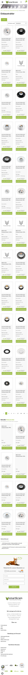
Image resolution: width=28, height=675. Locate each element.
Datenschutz (3, 647)
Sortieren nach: (11, 23)
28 (21, 413)
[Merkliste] (21, 2)
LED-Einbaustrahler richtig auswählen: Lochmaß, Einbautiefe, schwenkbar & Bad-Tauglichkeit (12, 544)
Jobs (2, 626)
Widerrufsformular (5, 639)
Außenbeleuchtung (14, 10)
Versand (9, 445)
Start (2, 10)
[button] (2, 673)
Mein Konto (3, 641)
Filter (4, 19)
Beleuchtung (6, 10)
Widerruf (3, 650)
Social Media (3, 630)
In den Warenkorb (7, 53)
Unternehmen (4, 625)
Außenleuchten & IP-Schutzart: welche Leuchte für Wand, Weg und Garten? (14, 548)
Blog (2, 628)
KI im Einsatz (3, 655)
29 (24, 413)
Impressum (3, 649)
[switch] (3, 669)
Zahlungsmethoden (5, 636)
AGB (2, 652)
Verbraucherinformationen (7, 654)
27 (17, 413)
